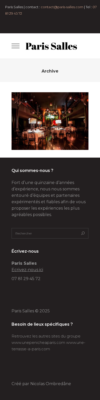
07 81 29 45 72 (26, 278)
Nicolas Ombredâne (50, 383)
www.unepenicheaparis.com (38, 342)
